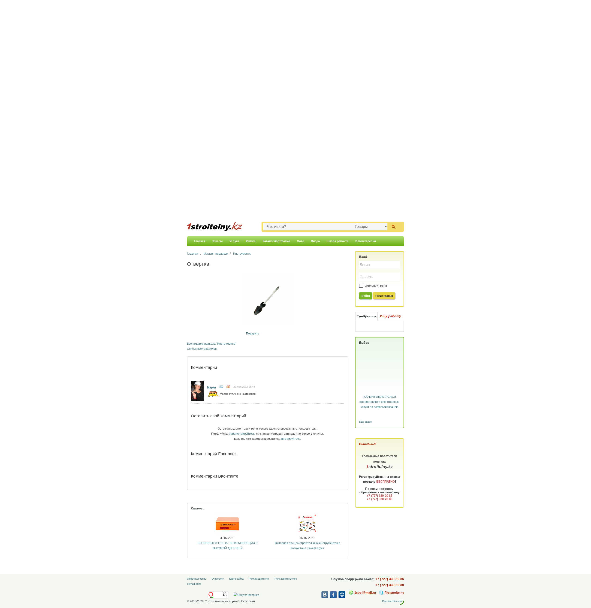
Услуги (234, 241)
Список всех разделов (202, 348)
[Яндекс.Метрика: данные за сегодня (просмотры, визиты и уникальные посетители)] (246, 595)
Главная (199, 241)
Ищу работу (390, 316)
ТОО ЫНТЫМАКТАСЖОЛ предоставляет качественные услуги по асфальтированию (379, 402)
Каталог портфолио (276, 241)
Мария (211, 387)
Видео (315, 241)
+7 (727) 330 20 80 (389, 585)
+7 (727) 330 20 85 (389, 579)
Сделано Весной (392, 601)
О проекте (218, 578)
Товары (217, 241)
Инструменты (242, 253)
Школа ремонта (337, 241)
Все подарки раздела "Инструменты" (211, 343)
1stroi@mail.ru (365, 592)
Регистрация (384, 296)
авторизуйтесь (290, 438)
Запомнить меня (375, 286)
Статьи (198, 508)
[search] (393, 226)
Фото (300, 241)
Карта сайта (236, 578)
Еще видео (365, 421)
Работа (251, 241)
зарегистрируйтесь (242, 433)
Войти (366, 296)
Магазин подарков (215, 253)
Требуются (366, 316)
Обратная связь (196, 578)
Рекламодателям (259, 578)
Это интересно (365, 241)
